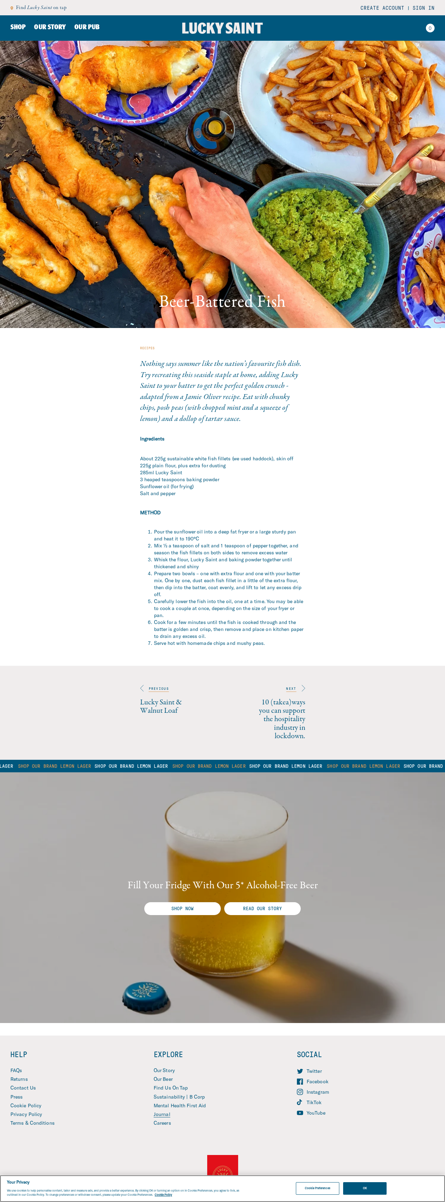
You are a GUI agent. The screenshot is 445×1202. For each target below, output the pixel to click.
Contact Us (23, 1088)
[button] (430, 28)
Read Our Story (262, 908)
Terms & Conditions (32, 1123)
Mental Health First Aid (180, 1105)
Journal (162, 1114)
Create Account (382, 7)
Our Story (164, 1070)
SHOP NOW (182, 908)
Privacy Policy (26, 1114)
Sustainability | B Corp (179, 1097)
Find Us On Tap (171, 1088)
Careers (162, 1123)
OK (365, 1188)
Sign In (424, 7)
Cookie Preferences (317, 1188)
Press (16, 1097)
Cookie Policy (25, 1105)
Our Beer (163, 1079)
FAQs (16, 1070)
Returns (19, 1079)
